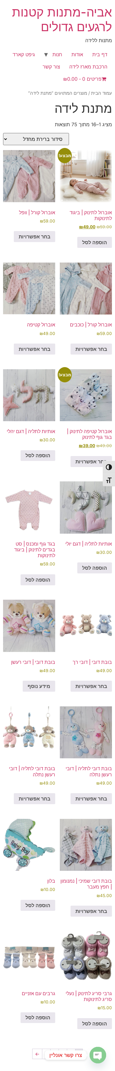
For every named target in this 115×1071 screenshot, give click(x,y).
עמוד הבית (101, 93)
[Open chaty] (98, 1055)
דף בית (99, 54)
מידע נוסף (39, 686)
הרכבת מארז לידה (88, 67)
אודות (77, 54)
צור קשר (51, 67)
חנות (57, 54)
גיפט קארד (24, 54)
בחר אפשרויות (34, 237)
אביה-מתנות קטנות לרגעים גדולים (62, 19)
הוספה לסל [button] (94, 242)
